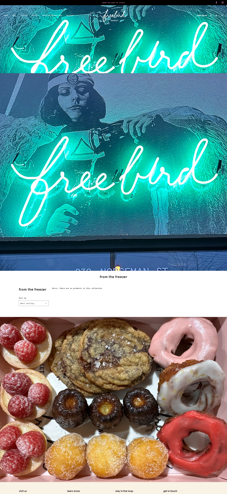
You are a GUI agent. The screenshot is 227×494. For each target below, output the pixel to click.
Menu (14, 15)
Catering (23, 15)
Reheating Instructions (52, 15)
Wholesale (70, 15)
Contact (35, 15)
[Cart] (222, 15)
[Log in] (216, 15)
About (6, 15)
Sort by (22, 298)
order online (202, 15)
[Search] (211, 15)
